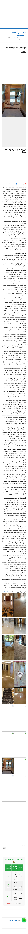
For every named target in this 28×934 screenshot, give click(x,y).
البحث (23, 846)
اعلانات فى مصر (13, 920)
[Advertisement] (14, 14)
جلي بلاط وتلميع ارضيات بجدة (15, 151)
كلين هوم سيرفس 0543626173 (18, 34)
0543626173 (7, 592)
